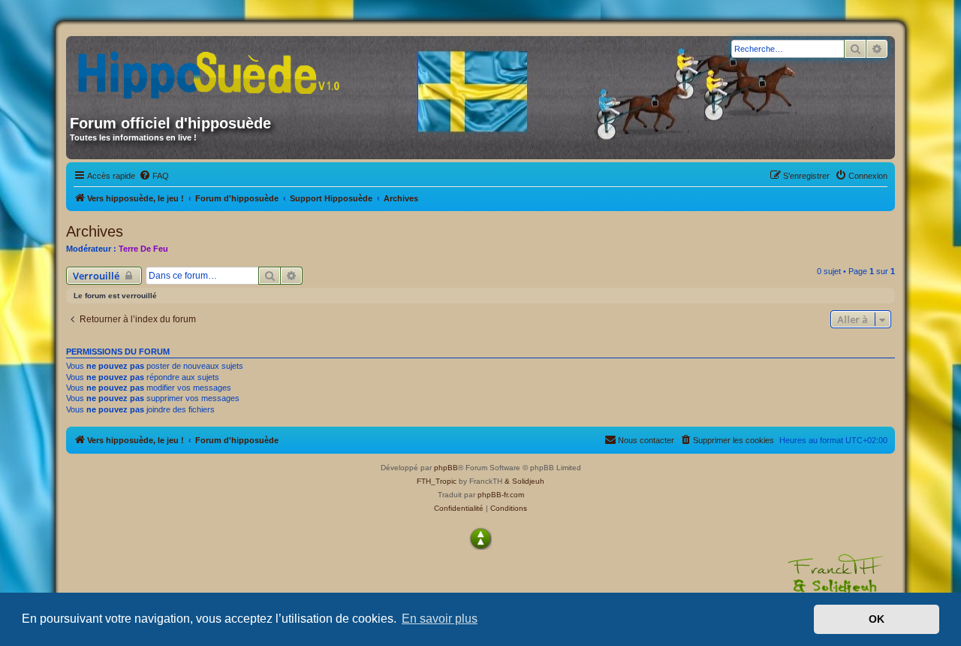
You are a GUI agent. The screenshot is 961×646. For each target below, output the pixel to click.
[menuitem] (154, 176)
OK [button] (876, 619)
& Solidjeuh (524, 481)
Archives (94, 231)
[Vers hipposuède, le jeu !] (214, 70)
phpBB (446, 467)
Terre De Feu (143, 248)
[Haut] (480, 538)
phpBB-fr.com (500, 495)
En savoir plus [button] (439, 618)
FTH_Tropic (436, 481)
